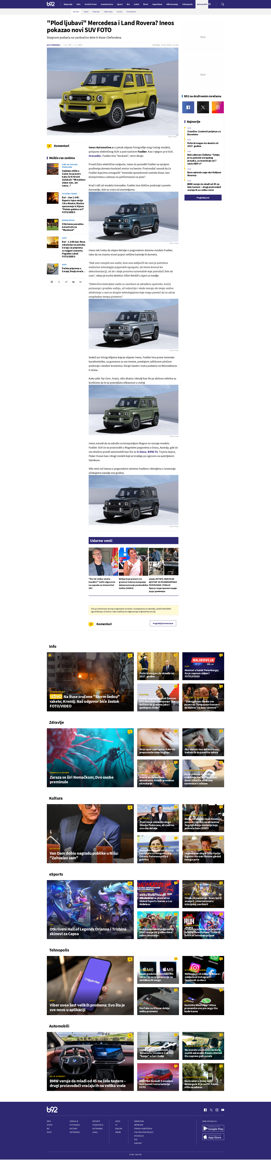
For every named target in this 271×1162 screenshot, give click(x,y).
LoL (51, 924)
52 (56, 165)
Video (117, 1121)
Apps (52, 1000)
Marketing (139, 1121)
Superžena (75, 1132)
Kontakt (138, 1143)
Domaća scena (146, 891)
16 (56, 194)
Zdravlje (74, 1121)
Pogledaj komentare (163, 623)
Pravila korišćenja (143, 1128)
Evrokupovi (68, 220)
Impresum (138, 1125)
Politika (143, 694)
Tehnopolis (97, 1125)
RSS (135, 1139)
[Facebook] (188, 107)
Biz (48, 1128)
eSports (96, 1121)
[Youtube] (222, 1110)
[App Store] (213, 1136)
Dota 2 (188, 894)
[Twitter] (203, 107)
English (118, 1128)
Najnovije (68, 4)
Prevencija (190, 745)
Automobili (53, 45)
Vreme (118, 1132)
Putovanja (75, 1125)
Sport (50, 1125)
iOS (141, 1004)
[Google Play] (213, 1128)
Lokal (95, 1132)
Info (49, 1121)
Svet (64, 238)
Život (49, 1132)
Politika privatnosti (143, 1132)
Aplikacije (139, 1136)
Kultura (73, 1128)
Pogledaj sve (203, 197)
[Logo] (51, 4)
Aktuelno (55, 848)
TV (116, 1125)
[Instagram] (218, 107)
